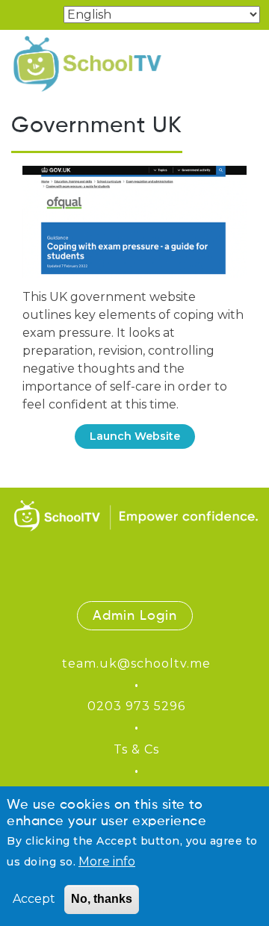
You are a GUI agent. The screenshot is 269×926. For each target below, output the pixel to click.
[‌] (98, 581)
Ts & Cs (136, 749)
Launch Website (135, 436)
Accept (34, 899)
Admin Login (135, 616)
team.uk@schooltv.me (136, 663)
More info (106, 861)
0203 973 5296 (136, 706)
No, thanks (101, 898)
